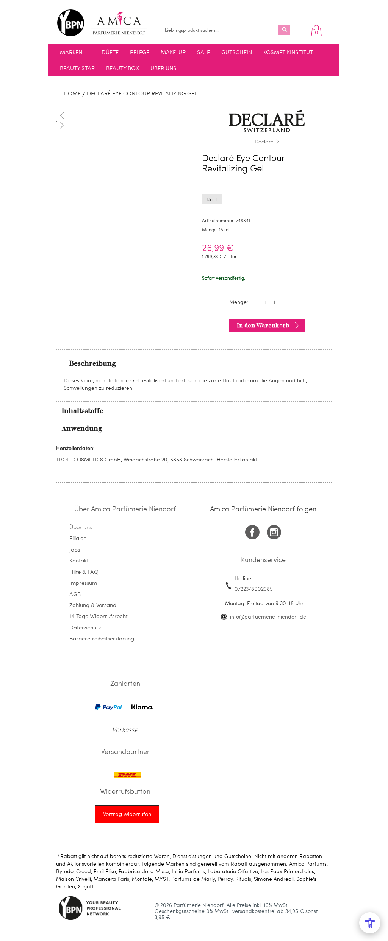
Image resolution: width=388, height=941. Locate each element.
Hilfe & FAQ (84, 571)
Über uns (80, 527)
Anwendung (82, 428)
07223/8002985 (254, 588)
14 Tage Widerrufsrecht (98, 616)
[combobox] (220, 30)
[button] (121, 115)
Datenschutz (85, 627)
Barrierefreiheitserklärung (101, 638)
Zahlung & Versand (92, 605)
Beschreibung (92, 363)
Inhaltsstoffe (82, 410)
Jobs (74, 549)
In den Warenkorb (263, 325)
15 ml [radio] (212, 199)
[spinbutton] (265, 302)
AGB (75, 594)
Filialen (77, 538)
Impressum (83, 582)
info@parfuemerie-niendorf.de (268, 616)
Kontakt (79, 560)
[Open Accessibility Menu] (369, 922)
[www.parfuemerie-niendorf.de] (107, 22)
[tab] (194, 363)
